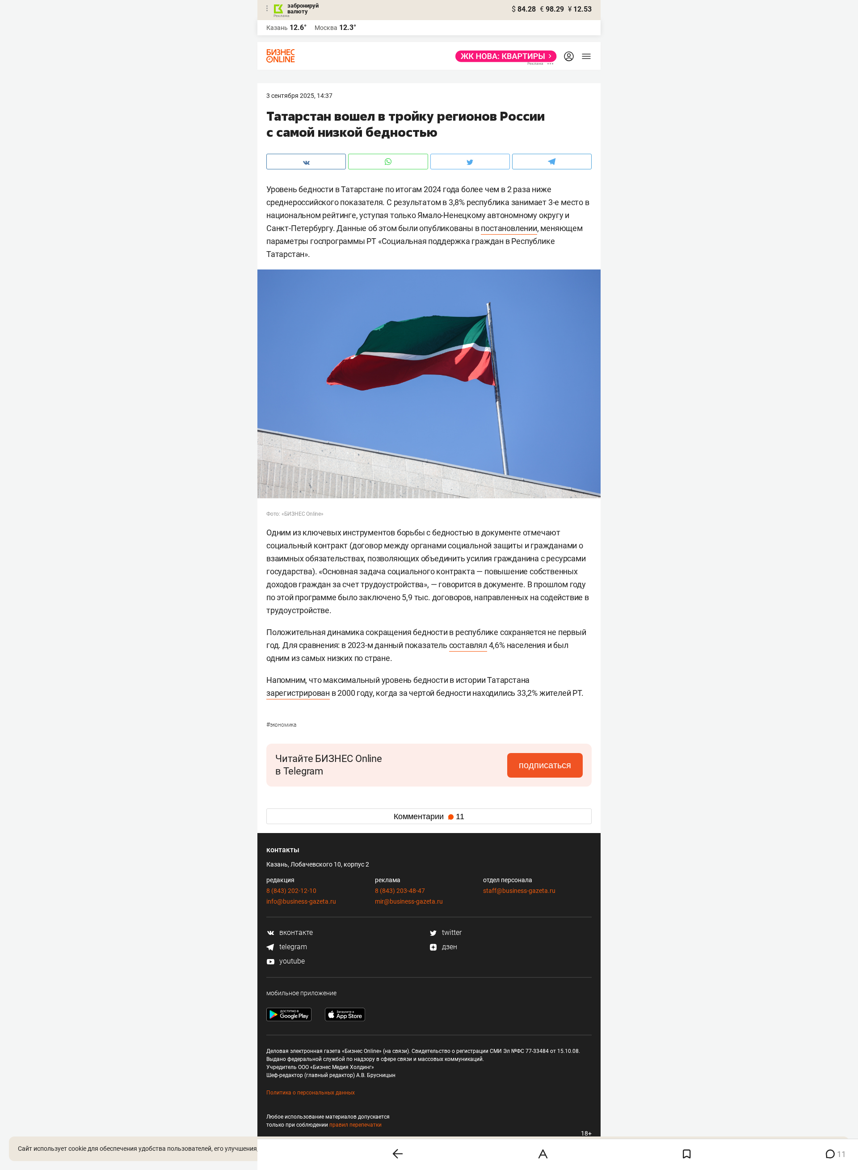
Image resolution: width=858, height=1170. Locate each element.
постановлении (509, 228)
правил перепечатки (355, 1125)
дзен (448, 947)
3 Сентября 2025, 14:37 (299, 95)
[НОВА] (503, 56)
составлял (468, 645)
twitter (451, 932)
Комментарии (429, 816)
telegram (292, 947)
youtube (291, 961)
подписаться (545, 765)
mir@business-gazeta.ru (409, 901)
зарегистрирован (298, 693)
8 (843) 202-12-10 (291, 890)
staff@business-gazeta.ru (519, 890)
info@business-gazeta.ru (301, 901)
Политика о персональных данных (310, 1093)
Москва (326, 27)
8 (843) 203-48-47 (400, 890)
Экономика (281, 725)
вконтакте (295, 932)
